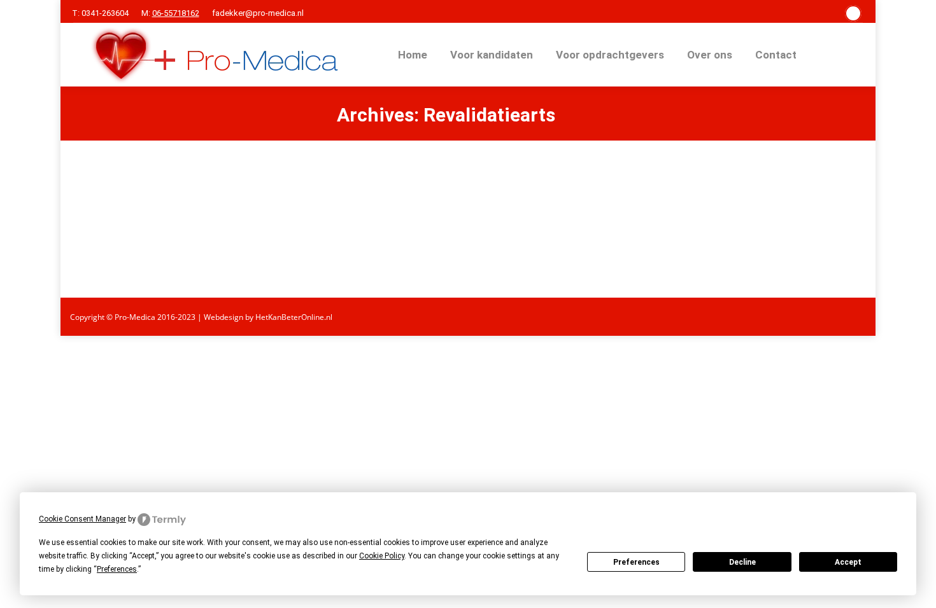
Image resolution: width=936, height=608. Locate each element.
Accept (848, 562)
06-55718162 (175, 13)
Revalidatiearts (112, 256)
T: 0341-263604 (100, 13)
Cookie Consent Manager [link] (82, 519)
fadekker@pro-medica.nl (258, 13)
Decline (742, 562)
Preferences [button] (117, 569)
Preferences (636, 562)
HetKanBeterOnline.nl (293, 317)
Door (228, 256)
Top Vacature (166, 256)
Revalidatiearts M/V (144, 207)
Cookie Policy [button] (381, 555)
